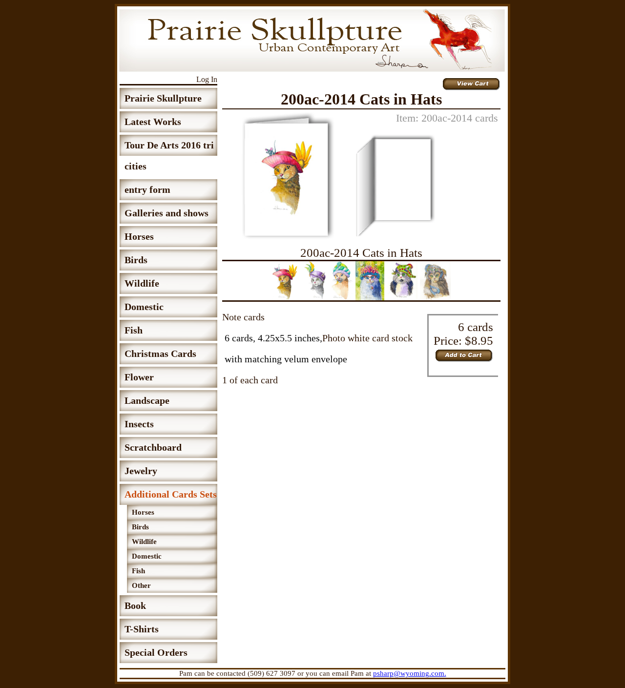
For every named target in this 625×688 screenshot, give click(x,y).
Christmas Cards (160, 353)
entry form (147, 189)
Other (141, 585)
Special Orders (156, 652)
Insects (139, 423)
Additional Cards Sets (171, 494)
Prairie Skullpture (163, 98)
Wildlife (142, 283)
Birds (136, 259)
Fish (134, 330)
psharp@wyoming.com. (409, 673)
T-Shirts (142, 629)
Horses (139, 236)
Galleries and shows (166, 213)
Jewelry (141, 470)
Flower (139, 377)
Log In (206, 79)
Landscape (147, 400)
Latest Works (153, 121)
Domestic (144, 306)
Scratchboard (153, 447)
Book (135, 605)
